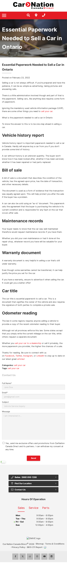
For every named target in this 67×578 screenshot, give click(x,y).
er (21, 356)
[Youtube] (44, 556)
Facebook (9, 356)
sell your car (47, 111)
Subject (5, 402)
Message (6, 411)
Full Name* (7, 383)
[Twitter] (22, 556)
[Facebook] (15, 556)
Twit (17, 356)
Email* (5, 392)
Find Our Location (23, 483)
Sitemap (40, 544)
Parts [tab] (45, 507)
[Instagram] (37, 556)
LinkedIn (40, 356)
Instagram (28, 356)
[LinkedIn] (51, 556)
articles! (21, 359)
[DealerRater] (30, 556)
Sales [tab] (21, 507)
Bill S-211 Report (34, 547)
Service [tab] (33, 507)
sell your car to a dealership (28, 343)
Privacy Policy (18, 547)
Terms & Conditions (54, 544)
